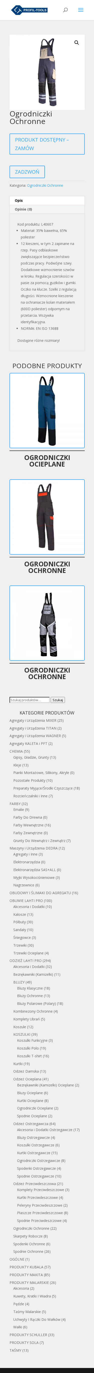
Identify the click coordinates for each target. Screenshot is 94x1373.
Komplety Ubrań (26, 1019)
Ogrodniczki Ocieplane (35, 1108)
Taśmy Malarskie (27, 1311)
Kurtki (18, 1063)
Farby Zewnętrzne (28, 832)
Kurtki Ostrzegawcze (33, 1152)
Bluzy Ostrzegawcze (33, 1137)
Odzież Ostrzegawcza (30, 1123)
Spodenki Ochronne (29, 1243)
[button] (76, 42)
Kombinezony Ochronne (33, 1011)
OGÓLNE (17, 1259)
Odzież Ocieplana (27, 1079)
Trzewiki (20, 945)
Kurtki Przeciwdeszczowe (37, 1197)
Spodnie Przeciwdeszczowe (39, 1220)
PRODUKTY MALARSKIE (29, 1282)
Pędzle (18, 1303)
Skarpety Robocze (28, 1236)
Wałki (17, 1327)
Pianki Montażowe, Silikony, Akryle (41, 772)
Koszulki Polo (28, 1048)
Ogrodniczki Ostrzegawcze (38, 1160)
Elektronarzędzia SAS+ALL (34, 869)
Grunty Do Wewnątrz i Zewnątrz (39, 840)
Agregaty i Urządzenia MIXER (33, 720)
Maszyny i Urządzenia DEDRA (34, 848)
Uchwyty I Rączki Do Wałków (36, 1319)
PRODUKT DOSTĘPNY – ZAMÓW (42, 144)
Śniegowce (22, 937)
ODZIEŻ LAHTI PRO (26, 960)
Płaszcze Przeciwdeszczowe (40, 1212)
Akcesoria (21, 1288)
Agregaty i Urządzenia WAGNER (35, 735)
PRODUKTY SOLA (24, 1342)
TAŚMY (15, 1350)
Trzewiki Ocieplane (28, 953)
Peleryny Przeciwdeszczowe (39, 1205)
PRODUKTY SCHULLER (28, 1334)
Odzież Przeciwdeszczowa (34, 1183)
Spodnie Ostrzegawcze (35, 1176)
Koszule (19, 1026)
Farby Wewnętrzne (28, 825)
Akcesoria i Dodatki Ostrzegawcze (44, 1129)
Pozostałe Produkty (29, 780)
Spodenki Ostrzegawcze (36, 1168)
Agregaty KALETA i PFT (28, 743)
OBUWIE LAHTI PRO (26, 900)
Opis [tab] (19, 200)
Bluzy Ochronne (30, 995)
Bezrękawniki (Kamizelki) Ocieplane (45, 1085)
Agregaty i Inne (25, 854)
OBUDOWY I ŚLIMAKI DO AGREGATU (40, 892)
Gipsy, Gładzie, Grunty (31, 757)
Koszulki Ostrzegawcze (35, 1145)
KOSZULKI (21, 1034)
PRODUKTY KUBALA (26, 1267)
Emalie (18, 809)
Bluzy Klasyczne (30, 988)
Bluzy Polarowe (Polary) (36, 1003)
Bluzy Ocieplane (30, 1092)
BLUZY (19, 982)
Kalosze (19, 914)
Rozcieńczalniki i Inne (30, 796)
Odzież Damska (26, 1071)
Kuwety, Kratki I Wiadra (32, 1296)
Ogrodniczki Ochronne (45, 185)
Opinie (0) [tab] (23, 209)
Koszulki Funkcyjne (32, 1040)
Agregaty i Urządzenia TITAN (33, 728)
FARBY (15, 803)
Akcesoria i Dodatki (29, 906)
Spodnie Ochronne (28, 1251)
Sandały (19, 929)
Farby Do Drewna (27, 817)
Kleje (17, 765)
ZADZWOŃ (27, 171)
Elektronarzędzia (26, 862)
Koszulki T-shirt (29, 1056)
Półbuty (19, 922)
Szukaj (58, 700)
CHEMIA (16, 751)
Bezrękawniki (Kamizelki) (33, 974)
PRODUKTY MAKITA (26, 1274)
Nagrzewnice (23, 885)
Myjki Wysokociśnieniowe (34, 877)
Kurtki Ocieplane (30, 1100)
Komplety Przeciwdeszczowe (40, 1189)
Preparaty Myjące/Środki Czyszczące (43, 788)
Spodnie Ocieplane (32, 1116)
